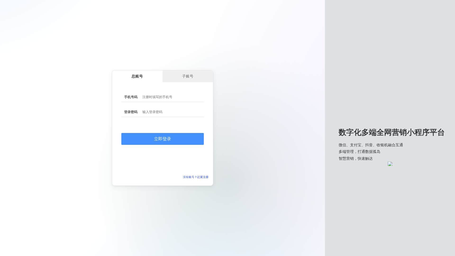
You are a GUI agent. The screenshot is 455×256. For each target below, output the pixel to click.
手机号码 (130, 97)
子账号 (187, 76)
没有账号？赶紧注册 (196, 177)
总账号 (137, 76)
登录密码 (130, 112)
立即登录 (162, 139)
